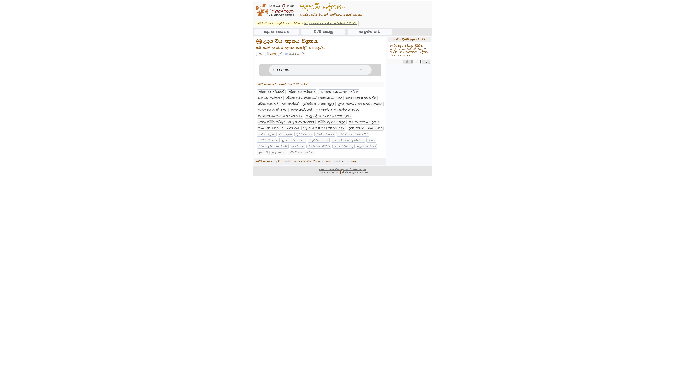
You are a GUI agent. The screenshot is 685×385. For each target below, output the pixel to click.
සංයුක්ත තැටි (369, 32)
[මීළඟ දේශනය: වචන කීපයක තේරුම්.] (303, 54)
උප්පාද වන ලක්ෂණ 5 (302, 91)
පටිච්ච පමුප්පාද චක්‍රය (331, 122)
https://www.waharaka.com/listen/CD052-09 (330, 23)
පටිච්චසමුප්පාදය (268, 140)
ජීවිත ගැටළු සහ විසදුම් (272, 146)
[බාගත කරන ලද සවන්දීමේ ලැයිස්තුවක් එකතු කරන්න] (416, 62)
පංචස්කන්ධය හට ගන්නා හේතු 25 (337, 110)
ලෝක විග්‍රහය (266, 134)
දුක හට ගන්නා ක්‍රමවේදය (348, 140)
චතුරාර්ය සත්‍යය (318, 140)
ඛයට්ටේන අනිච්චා (319, 146)
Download (338, 161)
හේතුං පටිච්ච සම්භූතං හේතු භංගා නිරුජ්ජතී (286, 122)
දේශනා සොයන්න (276, 32)
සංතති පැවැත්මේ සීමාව (272, 110)
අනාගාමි (263, 152)
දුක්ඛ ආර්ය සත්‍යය (293, 140)
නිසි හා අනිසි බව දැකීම (364, 122)
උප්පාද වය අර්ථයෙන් (271, 91)
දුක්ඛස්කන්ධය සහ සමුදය (318, 104)
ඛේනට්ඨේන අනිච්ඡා (301, 152)
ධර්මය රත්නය (325, 134)
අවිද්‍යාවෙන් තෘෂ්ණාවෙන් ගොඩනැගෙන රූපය (314, 97)
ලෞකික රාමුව (366, 146)
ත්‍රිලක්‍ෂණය (278, 152)
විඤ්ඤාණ (285, 134)
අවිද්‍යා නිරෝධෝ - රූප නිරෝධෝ (278, 104)
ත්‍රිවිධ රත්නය (304, 134)
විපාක (371, 140)
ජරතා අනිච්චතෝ (301, 110)
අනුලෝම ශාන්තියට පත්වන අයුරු (323, 128)
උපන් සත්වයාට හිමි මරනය (365, 128)
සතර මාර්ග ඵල (343, 146)
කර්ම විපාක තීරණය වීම (353, 134)
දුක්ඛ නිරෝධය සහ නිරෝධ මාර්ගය (360, 104)
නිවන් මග (297, 146)
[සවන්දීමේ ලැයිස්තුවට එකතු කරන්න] (260, 54)
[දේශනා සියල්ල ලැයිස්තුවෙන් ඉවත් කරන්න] (407, 62)
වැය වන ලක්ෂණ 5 (270, 97)
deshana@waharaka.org (356, 172)
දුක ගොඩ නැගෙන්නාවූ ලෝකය (338, 91)
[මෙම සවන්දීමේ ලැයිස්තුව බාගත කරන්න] (426, 62)
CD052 (292, 53)
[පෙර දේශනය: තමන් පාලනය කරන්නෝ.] (281, 54)
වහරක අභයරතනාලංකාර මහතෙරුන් (342, 169)
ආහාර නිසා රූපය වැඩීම (361, 97)
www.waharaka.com (326, 172)
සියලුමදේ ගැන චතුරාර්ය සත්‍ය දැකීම (328, 116)
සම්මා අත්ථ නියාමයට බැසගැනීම (278, 128)
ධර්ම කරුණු (323, 32)
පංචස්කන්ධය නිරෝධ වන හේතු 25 (280, 116)
